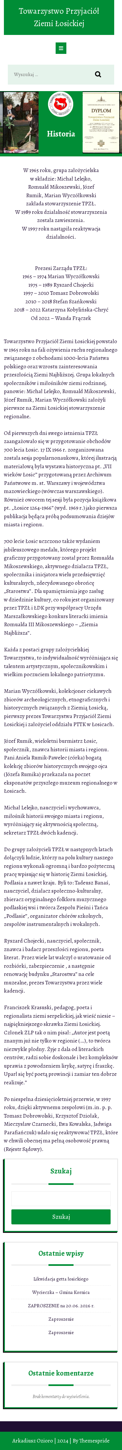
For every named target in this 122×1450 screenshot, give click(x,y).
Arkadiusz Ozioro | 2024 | (42, 1440)
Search (101, 75)
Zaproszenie (61, 1319)
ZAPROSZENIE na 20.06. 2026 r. (61, 1305)
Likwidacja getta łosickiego (61, 1279)
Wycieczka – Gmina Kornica (61, 1292)
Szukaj (61, 1171)
